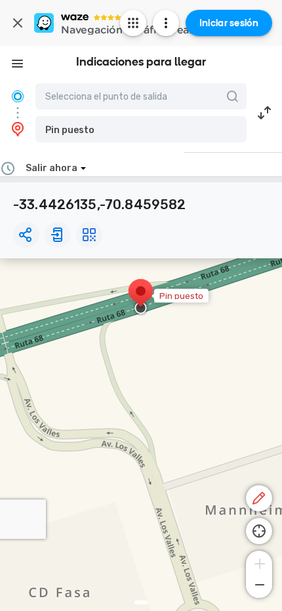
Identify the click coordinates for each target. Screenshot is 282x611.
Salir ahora (51, 168)
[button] (141, 129)
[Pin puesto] (140, 298)
